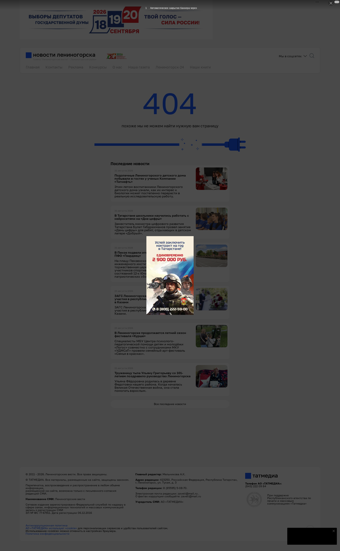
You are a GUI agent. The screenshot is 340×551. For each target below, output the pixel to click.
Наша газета (139, 67)
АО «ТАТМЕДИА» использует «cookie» (51, 528)
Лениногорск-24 (170, 67)
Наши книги (200, 67)
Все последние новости (170, 404)
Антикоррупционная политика (46, 525)
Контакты (53, 67)
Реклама (75, 67)
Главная (33, 67)
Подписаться (309, 539)
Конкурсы (98, 67)
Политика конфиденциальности (47, 533)
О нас (117, 67)
